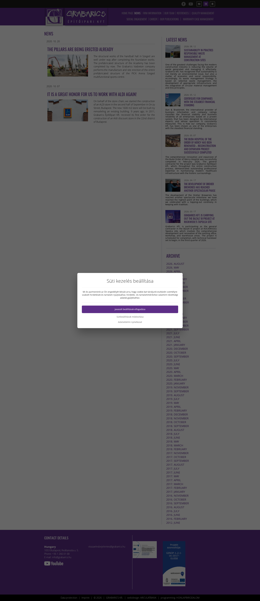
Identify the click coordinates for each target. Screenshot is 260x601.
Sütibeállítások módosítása (130, 316)
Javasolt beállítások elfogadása (130, 309)
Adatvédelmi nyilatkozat (130, 322)
